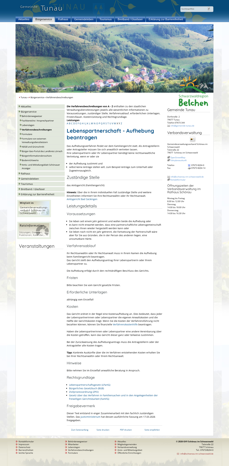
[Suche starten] (209, 9)
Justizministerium (90, 416)
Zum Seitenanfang (79, 429)
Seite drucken (103, 429)
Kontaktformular (178, 179)
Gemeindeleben (83, 19)
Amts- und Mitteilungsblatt (130, 450)
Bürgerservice (43, 19)
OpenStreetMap (177, 157)
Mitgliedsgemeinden (127, 444)
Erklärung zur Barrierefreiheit (166, 19)
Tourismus (105, 19)
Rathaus (63, 19)
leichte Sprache (26, 452)
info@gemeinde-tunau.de (182, 125)
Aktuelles (23, 19)
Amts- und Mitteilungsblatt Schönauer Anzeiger (41, 166)
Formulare (27, 134)
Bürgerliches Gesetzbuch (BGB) (86, 388)
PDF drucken (126, 429)
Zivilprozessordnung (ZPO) (84, 391)
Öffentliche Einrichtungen (129, 452)
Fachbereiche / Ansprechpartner (38, 120)
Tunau (24, 97)
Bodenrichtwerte (30, 160)
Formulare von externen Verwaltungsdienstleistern (35, 140)
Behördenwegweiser (32, 116)
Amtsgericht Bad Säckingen (82, 199)
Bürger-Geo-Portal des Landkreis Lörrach (42, 151)
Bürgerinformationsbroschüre (37, 155)
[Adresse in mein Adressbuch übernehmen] (193, 142)
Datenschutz (24, 447)
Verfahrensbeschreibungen (37, 129)
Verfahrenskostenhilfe (125, 324)
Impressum (24, 444)
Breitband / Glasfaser (130, 19)
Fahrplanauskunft (178, 160)
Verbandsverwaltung (127, 447)
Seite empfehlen (152, 429)
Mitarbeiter (73, 444)
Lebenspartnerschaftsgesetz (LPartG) (89, 384)
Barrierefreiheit (26, 450)
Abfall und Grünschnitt (33, 146)
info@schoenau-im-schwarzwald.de (187, 176)
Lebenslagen (28, 125)
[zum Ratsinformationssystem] (34, 238)
